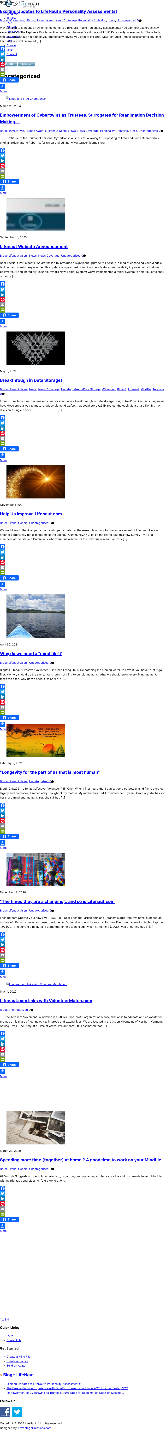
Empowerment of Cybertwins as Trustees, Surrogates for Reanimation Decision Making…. (65, 1392)
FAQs (9, 1336)
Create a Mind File (18, 1356)
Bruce (4, 20)
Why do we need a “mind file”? (31, 653)
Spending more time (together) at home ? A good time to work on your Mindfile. (81, 1159)
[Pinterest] (83, 64)
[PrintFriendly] (83, 74)
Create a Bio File (17, 1361)
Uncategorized (126, 20)
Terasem (158, 389)
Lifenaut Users (35, 20)
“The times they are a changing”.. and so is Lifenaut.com (57, 901)
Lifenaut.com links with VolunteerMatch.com (46, 1000)
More (3, 91)
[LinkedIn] (83, 59)
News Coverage (66, 20)
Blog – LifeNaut (18, 1374)
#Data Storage (91, 389)
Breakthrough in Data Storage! (31, 380)
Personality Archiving (92, 20)
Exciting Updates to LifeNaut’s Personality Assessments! (58, 11)
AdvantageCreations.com (34, 1428)
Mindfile (146, 389)
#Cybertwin (16, 20)
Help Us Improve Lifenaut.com (31, 513)
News (50, 20)
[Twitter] (83, 54)
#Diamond (109, 389)
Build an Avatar (16, 1365)
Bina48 (121, 389)
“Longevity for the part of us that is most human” (50, 772)
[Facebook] (83, 48)
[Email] (83, 69)
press (111, 20)
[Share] (83, 86)
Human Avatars (36, 130)
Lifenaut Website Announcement (34, 246)
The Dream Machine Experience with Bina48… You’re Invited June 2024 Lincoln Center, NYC (67, 1388)
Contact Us (13, 1340)
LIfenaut (133, 389)
